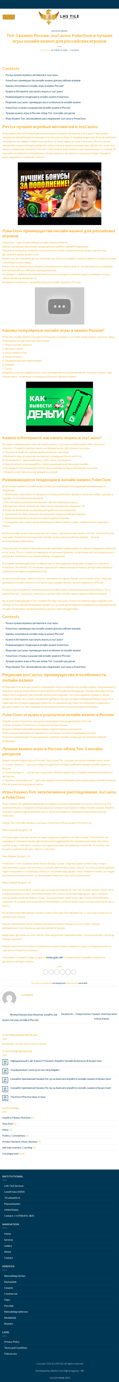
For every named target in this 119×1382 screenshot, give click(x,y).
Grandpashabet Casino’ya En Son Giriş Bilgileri (35, 1069)
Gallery (8, 1245)
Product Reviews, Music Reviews (19, 1141)
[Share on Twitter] (56, 972)
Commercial (10, 1293)
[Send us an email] (62, 4)
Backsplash (10, 1281)
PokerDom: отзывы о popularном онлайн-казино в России (38, 107)
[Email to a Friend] (62, 972)
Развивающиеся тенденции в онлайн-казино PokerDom (37, 96)
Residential (10, 1317)
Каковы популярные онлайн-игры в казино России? (35, 85)
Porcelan (9, 1305)
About (7, 1251)
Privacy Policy (11, 1341)
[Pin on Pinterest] (68, 972)
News (5, 1129)
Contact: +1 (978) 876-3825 (19, 1215)
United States (11, 1209)
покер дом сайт (54, 957)
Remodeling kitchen (14, 1275)
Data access (10, 1353)
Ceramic (8, 1287)
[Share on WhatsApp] (45, 972)
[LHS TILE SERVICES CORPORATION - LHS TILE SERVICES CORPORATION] (59, 17)
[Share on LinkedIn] (73, 972)
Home (7, 1233)
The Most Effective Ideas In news (28, 1096)
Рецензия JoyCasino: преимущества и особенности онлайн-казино (43, 102)
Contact (8, 1257)
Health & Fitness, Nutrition (16, 1117)
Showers (8, 1323)
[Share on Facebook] (51, 972)
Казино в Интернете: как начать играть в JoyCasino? (34, 91)
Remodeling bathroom (16, 1311)
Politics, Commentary (13, 1135)
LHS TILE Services (14, 1185)
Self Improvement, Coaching (17, 1147)
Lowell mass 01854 (14, 1191)
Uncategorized (59, 31)
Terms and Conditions (15, 1347)
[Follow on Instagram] (59, 4)
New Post (7, 1123)
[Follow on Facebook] (56, 4)
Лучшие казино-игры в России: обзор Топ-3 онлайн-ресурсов (40, 113)
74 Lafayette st (12, 1197)
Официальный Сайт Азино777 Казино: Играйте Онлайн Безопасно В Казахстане (56, 1060)
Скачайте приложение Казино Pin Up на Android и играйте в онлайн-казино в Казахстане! (60, 1078)
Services (8, 1239)
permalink (83, 983)
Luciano (74, 50)
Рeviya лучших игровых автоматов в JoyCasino (32, 74)
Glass (7, 1299)
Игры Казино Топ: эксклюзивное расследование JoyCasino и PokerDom (46, 118)
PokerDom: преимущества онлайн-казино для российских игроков (43, 80)
